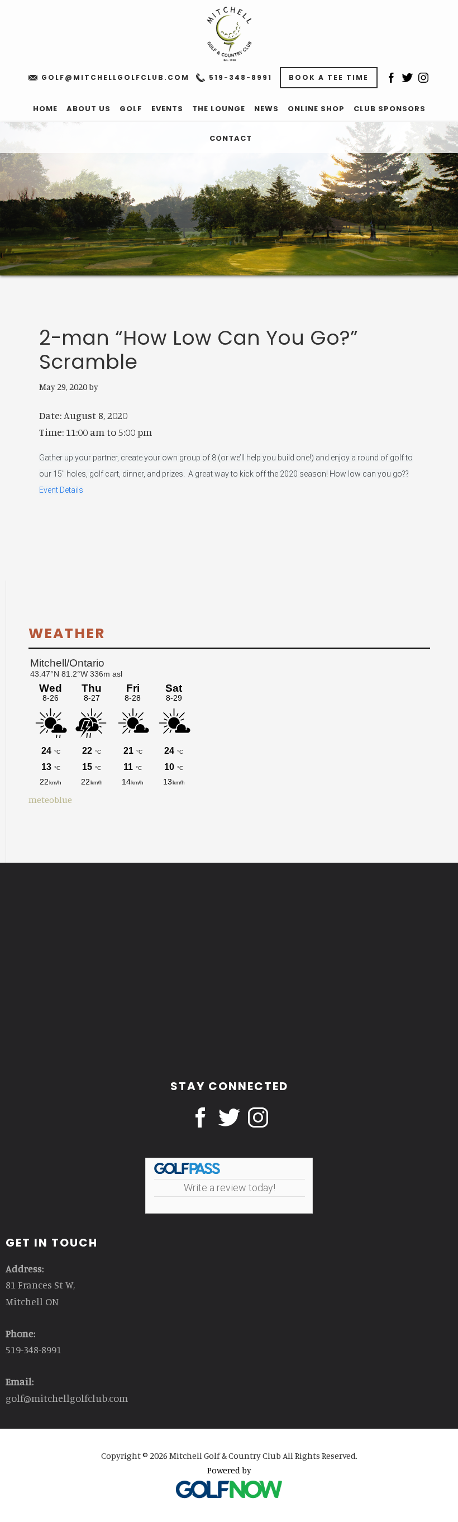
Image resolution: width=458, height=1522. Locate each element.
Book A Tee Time (329, 77)
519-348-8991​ (240, 77)
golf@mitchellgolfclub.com (115, 77)
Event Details (61, 490)
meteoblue (50, 799)
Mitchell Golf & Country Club (229, 33)
